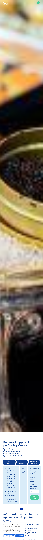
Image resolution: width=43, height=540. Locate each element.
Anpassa (6, 535)
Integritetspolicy (9, 533)
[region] (13, 530)
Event (7, 435)
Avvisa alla (12, 535)
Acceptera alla (20, 535)
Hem (4, 435)
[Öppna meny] (38, 2)
